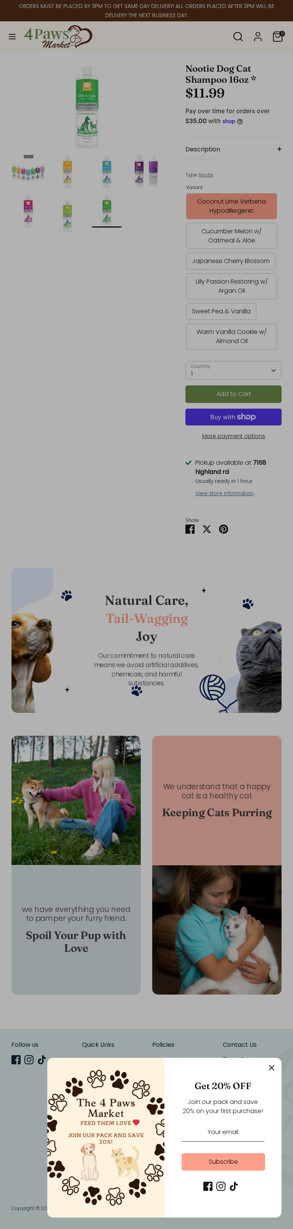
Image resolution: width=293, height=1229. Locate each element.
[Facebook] (208, 1186)
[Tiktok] (233, 1186)
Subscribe (223, 1161)
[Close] (271, 1067)
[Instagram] (220, 1186)
